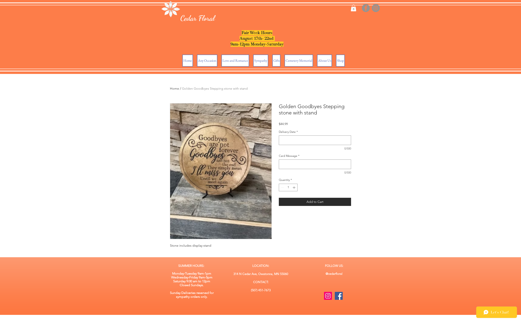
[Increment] (294, 187)
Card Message (289, 156)
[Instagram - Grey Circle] (376, 8)
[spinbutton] (288, 187)
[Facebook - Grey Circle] (366, 8)
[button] (353, 7)
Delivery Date (288, 132)
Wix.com (292, 320)
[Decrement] (282, 187)
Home (174, 88)
